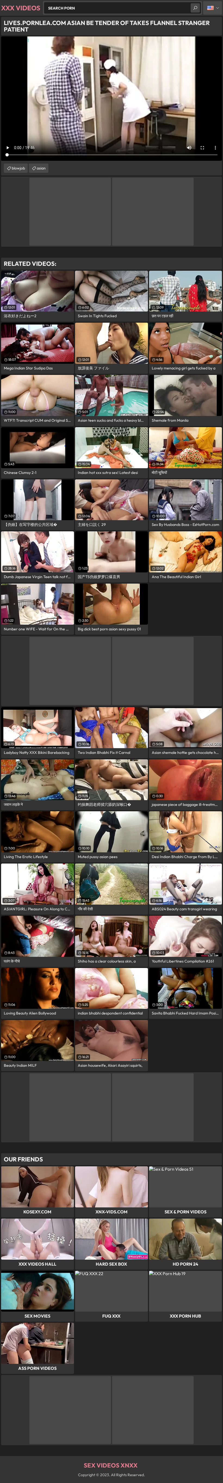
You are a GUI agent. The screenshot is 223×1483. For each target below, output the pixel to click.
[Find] (195, 8)
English (212, 8)
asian (41, 168)
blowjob (18, 168)
